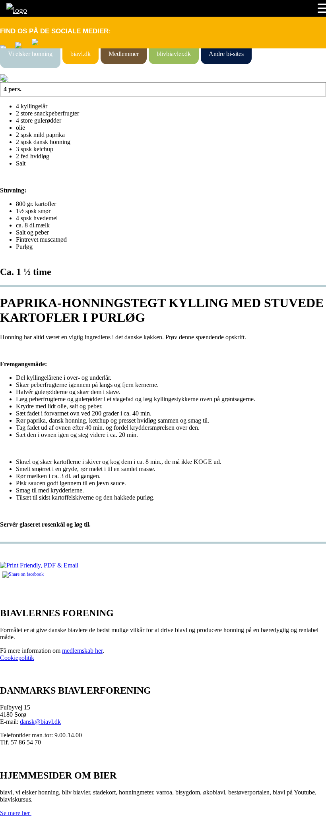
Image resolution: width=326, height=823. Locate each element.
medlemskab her (82, 650)
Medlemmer (124, 53)
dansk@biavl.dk (40, 721)
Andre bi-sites (226, 53)
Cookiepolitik (17, 657)
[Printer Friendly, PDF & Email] (39, 565)
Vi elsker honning (30, 53)
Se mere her (15, 813)
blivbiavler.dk (174, 53)
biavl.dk (80, 53)
